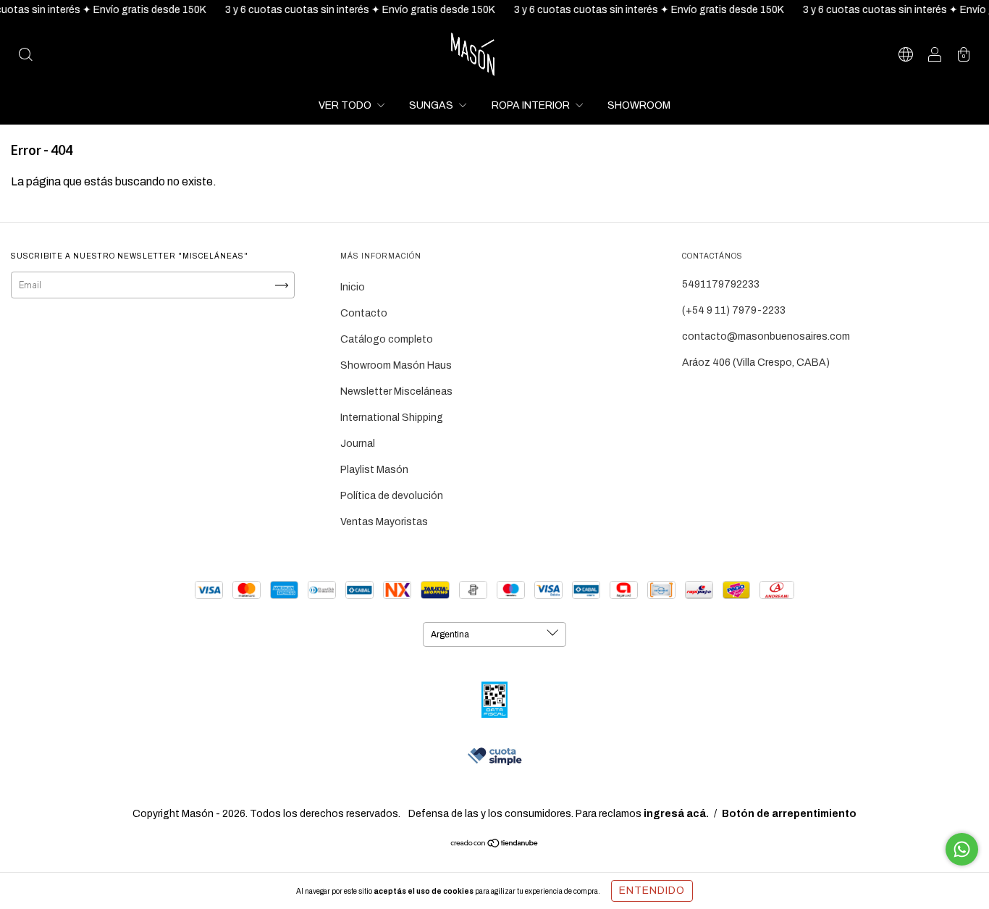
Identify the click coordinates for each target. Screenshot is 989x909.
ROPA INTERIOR (532, 105)
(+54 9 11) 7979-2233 (734, 310)
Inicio (352, 287)
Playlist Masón (374, 469)
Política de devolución (391, 495)
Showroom (638, 105)
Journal (357, 443)
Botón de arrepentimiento (789, 813)
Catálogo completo (386, 339)
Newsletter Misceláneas (396, 391)
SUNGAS (432, 105)
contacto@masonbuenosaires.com (766, 336)
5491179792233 (720, 284)
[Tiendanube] (495, 845)
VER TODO (346, 105)
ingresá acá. (676, 813)
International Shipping (391, 417)
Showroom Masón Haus (396, 365)
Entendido (652, 890)
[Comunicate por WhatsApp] (962, 849)
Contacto (363, 313)
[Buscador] (25, 56)
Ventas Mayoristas (384, 521)
